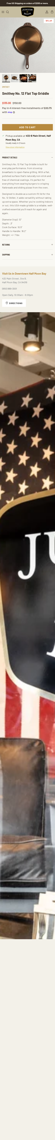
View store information (15, 147)
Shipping (6, 254)
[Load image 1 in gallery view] (27, 45)
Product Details (9, 157)
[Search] (9, 12)
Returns (6, 244)
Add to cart (27, 127)
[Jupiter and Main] (27, 12)
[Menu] (3, 12)
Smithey (5, 86)
